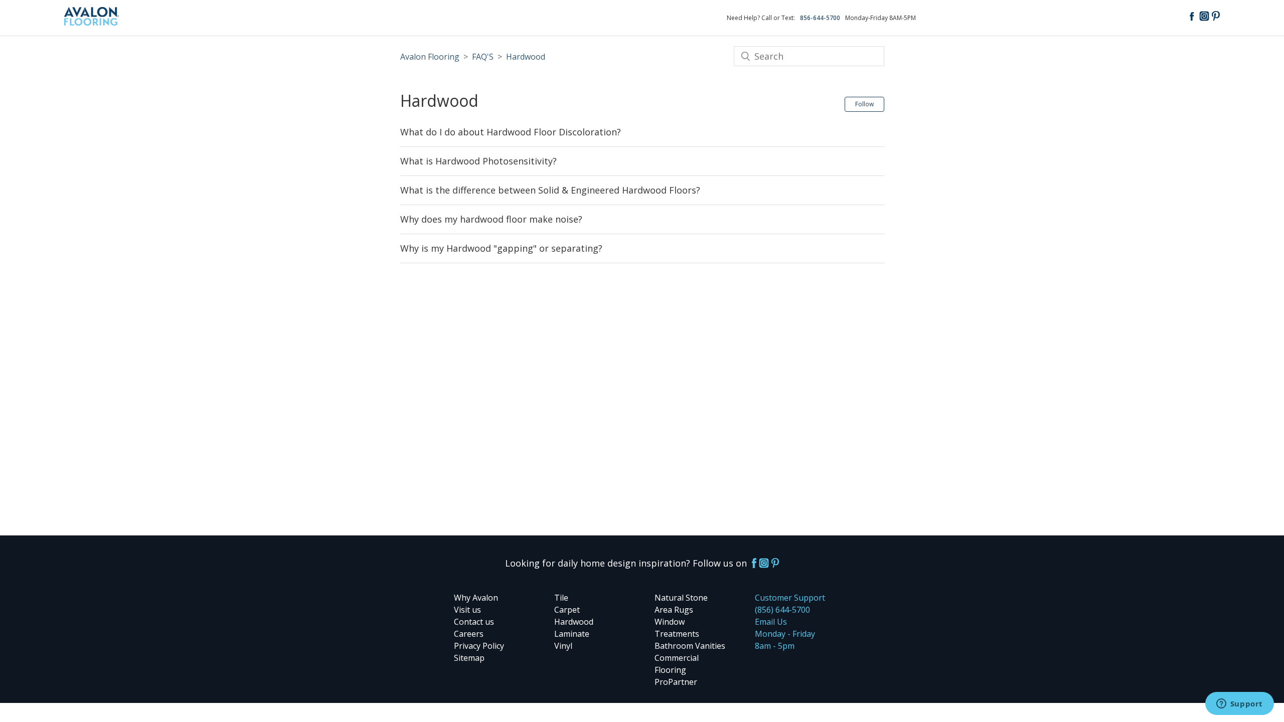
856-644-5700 (820, 18)
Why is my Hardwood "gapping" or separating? (501, 248)
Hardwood (525, 56)
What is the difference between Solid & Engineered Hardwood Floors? (550, 190)
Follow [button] (864, 104)
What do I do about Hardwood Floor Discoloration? (510, 132)
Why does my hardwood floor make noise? (491, 219)
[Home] (91, 22)
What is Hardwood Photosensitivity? (478, 161)
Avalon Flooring (429, 56)
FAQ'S (483, 56)
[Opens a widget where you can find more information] (1239, 704)
